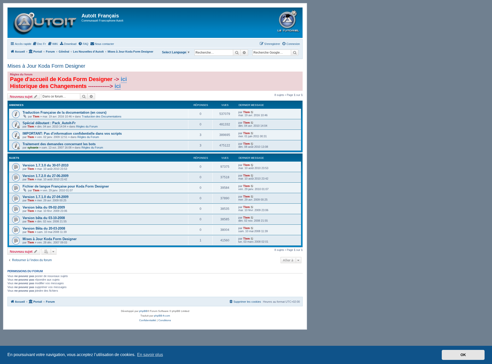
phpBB (143, 311)
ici (124, 79)
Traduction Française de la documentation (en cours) (64, 112)
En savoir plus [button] (150, 354)
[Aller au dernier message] (252, 112)
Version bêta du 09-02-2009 (44, 207)
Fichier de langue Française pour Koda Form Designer (66, 186)
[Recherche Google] (295, 53)
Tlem (36, 116)
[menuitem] (39, 44)
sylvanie (32, 147)
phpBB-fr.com (162, 315)
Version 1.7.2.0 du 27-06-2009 (45, 176)
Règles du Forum (87, 126)
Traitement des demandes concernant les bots (59, 144)
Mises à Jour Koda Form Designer (46, 66)
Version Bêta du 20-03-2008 (44, 228)
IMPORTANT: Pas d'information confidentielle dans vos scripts (72, 133)
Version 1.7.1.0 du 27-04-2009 (45, 197)
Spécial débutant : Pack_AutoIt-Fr (49, 123)
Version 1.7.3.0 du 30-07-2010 (45, 165)
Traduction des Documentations (101, 116)
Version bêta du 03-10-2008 (44, 218)
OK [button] (463, 355)
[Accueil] (45, 22)
